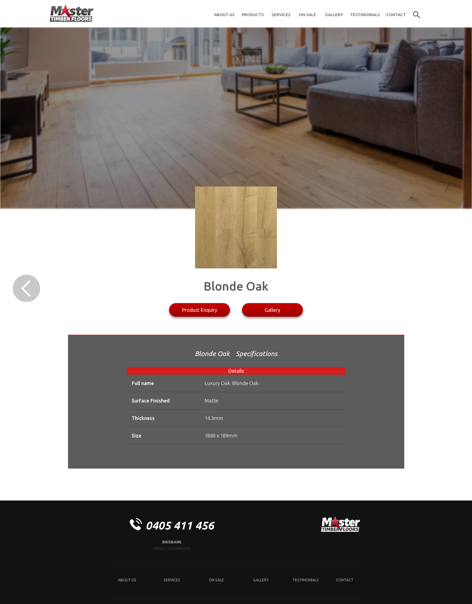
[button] (253, 13)
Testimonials (306, 580)
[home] (71, 13)
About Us (127, 580)
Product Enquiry (199, 310)
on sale (216, 580)
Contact (344, 580)
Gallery (272, 310)
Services (172, 580)
